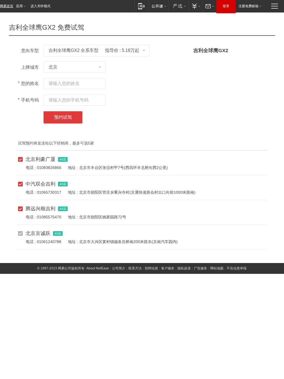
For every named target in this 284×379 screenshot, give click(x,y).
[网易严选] (178, 6)
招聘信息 (151, 268)
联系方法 (135, 268)
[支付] (195, 6)
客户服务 (167, 268)
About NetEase (97, 268)
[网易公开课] (159, 6)
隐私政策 (184, 268)
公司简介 (118, 268)
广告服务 (200, 268)
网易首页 (6, 6)
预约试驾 (63, 117)
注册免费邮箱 (248, 6)
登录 (226, 6)
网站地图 (217, 268)
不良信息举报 (237, 268)
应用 (19, 6)
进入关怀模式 (40, 6)
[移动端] (141, 6)
